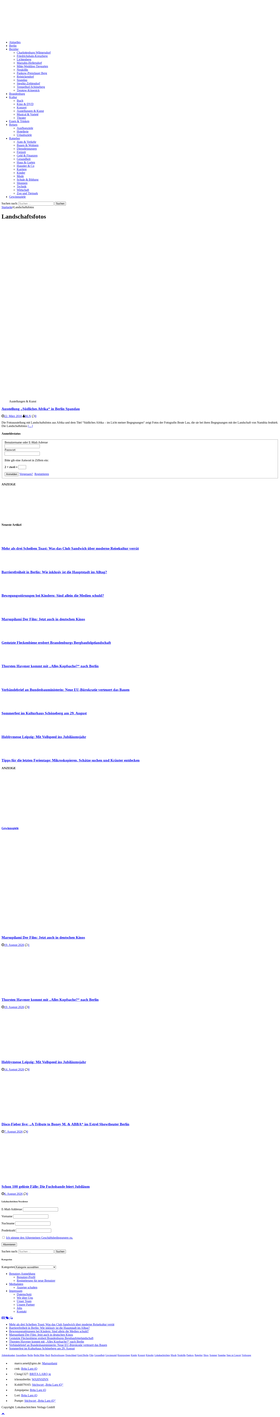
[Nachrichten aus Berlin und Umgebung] (116, 35)
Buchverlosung (58, 1355)
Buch (20, 100)
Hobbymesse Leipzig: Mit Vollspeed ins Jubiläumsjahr (44, 737)
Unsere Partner (26, 1304)
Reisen (13, 124)
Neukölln (22, 69)
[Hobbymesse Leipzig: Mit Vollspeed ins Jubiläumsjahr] (16, 729)
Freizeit (21, 152)
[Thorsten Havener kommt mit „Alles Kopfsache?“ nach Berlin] (16, 658)
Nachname (8, 1223)
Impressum (15, 1290)
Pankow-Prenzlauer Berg (32, 73)
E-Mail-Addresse (12, 1209)
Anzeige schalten (27, 1287)
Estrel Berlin (83, 1355)
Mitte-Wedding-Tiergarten (32, 66)
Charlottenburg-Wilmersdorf (34, 52)
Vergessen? (26, 474)
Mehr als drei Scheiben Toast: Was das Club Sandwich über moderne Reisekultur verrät (70, 548)
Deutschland (71, 1355)
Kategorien (8, 1267)
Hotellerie (23, 131)
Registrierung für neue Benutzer (36, 1280)
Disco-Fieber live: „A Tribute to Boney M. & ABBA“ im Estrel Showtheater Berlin (65, 1124)
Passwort (10, 449)
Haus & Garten (26, 162)
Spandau (22, 80)
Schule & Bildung (27, 179)
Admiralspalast (8, 1355)
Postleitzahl (8, 1230)
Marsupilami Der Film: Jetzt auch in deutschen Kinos (43, 619)
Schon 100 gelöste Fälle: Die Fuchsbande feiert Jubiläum (46, 1187)
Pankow (190, 1355)
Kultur (13, 97)
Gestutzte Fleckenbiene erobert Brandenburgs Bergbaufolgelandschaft (56, 643)
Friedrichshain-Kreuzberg (32, 56)
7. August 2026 (13, 1131)
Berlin (13, 45)
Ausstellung (21, 1355)
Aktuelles (15, 42)
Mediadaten (16, 1284)
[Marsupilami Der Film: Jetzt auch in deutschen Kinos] (16, 611)
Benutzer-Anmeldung (22, 1273)
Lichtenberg (24, 59)
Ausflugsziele (25, 128)
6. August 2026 (13, 1193)
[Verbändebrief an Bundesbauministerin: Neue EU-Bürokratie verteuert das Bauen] (16, 682)
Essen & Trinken (19, 121)
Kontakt (21, 1311)
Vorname (7, 1216)
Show (206, 1355)
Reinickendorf (25, 76)
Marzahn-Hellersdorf (29, 62)
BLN (28, 416)
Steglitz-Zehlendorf (28, 83)
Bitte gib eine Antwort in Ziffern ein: (27, 460)
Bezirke (13, 49)
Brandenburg (17, 93)
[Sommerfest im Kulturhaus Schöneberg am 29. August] (16, 706)
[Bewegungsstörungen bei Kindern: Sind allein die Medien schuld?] (16, 588)
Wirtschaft (23, 189)
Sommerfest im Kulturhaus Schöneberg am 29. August (44, 713)
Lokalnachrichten (162, 1355)
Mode (20, 176)
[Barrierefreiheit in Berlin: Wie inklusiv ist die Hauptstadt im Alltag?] (16, 564)
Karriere (22, 169)
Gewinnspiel (111, 1355)
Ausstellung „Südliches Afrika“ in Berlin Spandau (41, 409)
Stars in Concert (233, 1355)
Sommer (213, 1355)
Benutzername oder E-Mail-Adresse (26, 442)
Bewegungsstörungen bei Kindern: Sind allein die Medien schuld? (53, 595)
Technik (21, 186)
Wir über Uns (25, 1297)
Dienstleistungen (27, 148)
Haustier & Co (25, 165)
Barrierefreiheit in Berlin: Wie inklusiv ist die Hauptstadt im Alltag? (54, 572)
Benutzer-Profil (26, 1277)
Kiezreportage (124, 1355)
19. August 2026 (14, 945)
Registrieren (41, 474)
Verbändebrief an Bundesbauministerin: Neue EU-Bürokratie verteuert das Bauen (66, 690)
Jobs (19, 1308)
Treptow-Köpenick (28, 90)
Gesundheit (23, 159)
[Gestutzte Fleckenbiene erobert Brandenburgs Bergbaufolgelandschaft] (16, 635)
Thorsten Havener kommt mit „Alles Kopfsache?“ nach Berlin (50, 666)
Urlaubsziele (24, 135)
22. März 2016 (13, 416)
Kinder (21, 172)
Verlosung (246, 1355)
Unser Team (24, 1301)
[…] (30, 426)
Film (91, 1355)
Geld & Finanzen (27, 155)
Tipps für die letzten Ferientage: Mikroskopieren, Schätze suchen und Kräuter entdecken (71, 760)
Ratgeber (14, 138)
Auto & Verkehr (26, 141)
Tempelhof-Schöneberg (31, 86)
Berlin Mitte (39, 1355)
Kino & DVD (25, 104)
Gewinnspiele (17, 196)
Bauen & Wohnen (27, 145)
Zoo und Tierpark (27, 193)
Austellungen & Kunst (30, 111)
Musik (174, 1355)
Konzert (21, 107)
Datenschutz (24, 1294)
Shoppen (22, 183)
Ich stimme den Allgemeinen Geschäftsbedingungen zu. (39, 1237)
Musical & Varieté (27, 114)
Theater (21, 117)
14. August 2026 (14, 1069)
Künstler (150, 1355)
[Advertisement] (30, 798)
